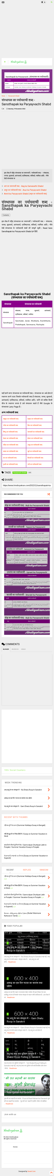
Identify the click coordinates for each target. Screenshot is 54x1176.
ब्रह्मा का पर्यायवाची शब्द (35, 419)
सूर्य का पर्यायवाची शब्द (34, 451)
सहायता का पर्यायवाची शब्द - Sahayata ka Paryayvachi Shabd (22, 515)
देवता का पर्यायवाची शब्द (10, 438)
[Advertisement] (25, 31)
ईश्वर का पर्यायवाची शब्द (35, 438)
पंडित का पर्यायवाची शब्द (10, 445)
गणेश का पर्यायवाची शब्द (10, 425)
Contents (6, 215)
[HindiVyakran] (19, 62)
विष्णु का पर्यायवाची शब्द (10, 432)
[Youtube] (3, 2)
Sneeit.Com (32, 1171)
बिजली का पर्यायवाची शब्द (35, 458)
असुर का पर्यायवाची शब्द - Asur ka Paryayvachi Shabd (25, 190)
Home (3, 96)
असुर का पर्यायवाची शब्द (35, 445)
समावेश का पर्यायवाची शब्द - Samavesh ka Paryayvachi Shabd (22, 560)
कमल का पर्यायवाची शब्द (10, 451)
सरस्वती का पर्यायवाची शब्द (36, 432)
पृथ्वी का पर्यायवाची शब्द (10, 464)
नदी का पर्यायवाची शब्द (34, 464)
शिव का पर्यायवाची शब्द (35, 425)
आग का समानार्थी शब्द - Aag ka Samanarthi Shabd (23, 186)
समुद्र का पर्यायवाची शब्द (10, 419)
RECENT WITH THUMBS (16, 817)
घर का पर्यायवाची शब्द (10, 458)
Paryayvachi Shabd (13, 96)
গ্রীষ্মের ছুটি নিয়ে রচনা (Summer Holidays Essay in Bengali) (24, 825)
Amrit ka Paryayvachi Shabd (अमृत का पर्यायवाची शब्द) (25, 194)
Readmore (12, 962)
